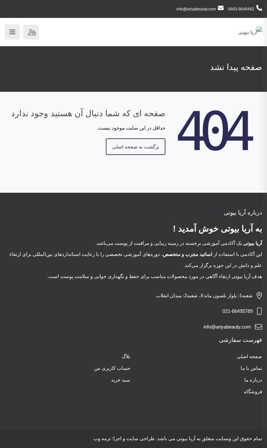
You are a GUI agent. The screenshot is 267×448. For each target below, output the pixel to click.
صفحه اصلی (249, 356)
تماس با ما (251, 368)
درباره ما (253, 380)
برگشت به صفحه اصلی (135, 146)
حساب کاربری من (112, 368)
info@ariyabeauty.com (196, 9)
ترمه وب (102, 438)
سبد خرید (120, 380)
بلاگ (126, 356)
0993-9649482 (241, 9)
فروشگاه (253, 391)
